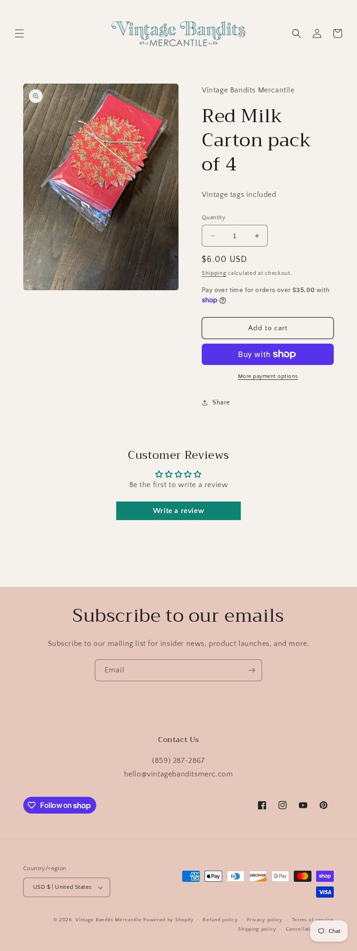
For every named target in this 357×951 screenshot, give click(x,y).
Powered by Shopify (168, 920)
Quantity (213, 217)
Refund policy (220, 920)
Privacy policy (265, 920)
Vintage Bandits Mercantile (108, 920)
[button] (19, 33)
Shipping (214, 273)
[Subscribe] (251, 670)
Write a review (178, 511)
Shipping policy (257, 929)
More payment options (268, 376)
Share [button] (221, 402)
